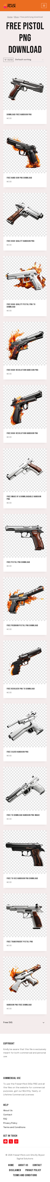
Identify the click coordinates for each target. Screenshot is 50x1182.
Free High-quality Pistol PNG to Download (21, 305)
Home (11, 1165)
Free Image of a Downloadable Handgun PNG (24, 497)
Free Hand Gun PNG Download (19, 178)
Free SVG (7, 1022)
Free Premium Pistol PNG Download (22, 625)
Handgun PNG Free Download (19, 1005)
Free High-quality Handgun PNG (20, 241)
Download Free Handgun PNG (19, 114)
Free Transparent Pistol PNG (20, 941)
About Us (7, 1110)
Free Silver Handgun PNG (17, 752)
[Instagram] (16, 1141)
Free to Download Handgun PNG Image (23, 815)
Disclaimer (15, 1170)
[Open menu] (44, 5)
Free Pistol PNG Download (18, 562)
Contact (7, 1115)
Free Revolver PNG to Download (21, 688)
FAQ (5, 1119)
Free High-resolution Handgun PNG (22, 433)
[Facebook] (5, 1141)
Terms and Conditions (14, 1127)
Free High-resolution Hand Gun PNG (22, 370)
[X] (11, 1141)
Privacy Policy (10, 1123)
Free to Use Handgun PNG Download (22, 878)
